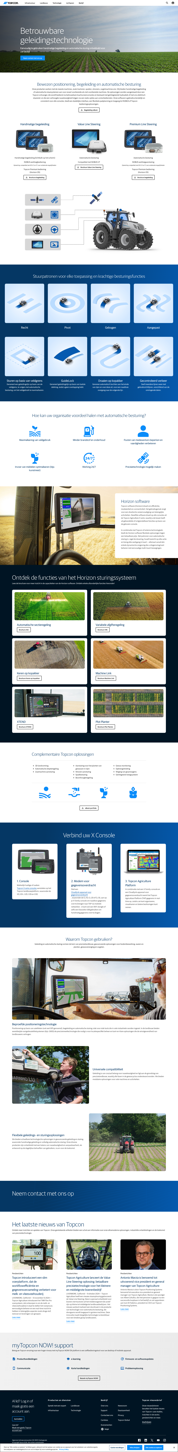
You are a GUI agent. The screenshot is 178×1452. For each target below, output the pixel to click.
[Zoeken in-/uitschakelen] (167, 2)
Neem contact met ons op (32, 58)
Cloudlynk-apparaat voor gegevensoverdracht (81, 893)
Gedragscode (43, 1440)
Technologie (57, 3)
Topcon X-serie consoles (27, 888)
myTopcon (70, 3)
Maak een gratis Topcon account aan (21, 1428)
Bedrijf (81, 3)
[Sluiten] (174, 1447)
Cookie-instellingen (117, 1447)
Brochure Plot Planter (105, 727)
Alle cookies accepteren (154, 1447)
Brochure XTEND (25, 727)
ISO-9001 (35, 1440)
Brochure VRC (103, 630)
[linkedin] (145, 1440)
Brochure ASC (24, 630)
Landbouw (44, 3)
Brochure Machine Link (106, 678)
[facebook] (139, 1440)
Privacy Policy (64, 1449)
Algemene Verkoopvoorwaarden (21, 1440)
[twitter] (152, 1440)
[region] (89, 1447)
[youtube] (158, 1440)
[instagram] (164, 1440)
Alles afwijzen (134, 1447)
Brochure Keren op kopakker (29, 678)
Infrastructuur (30, 3)
